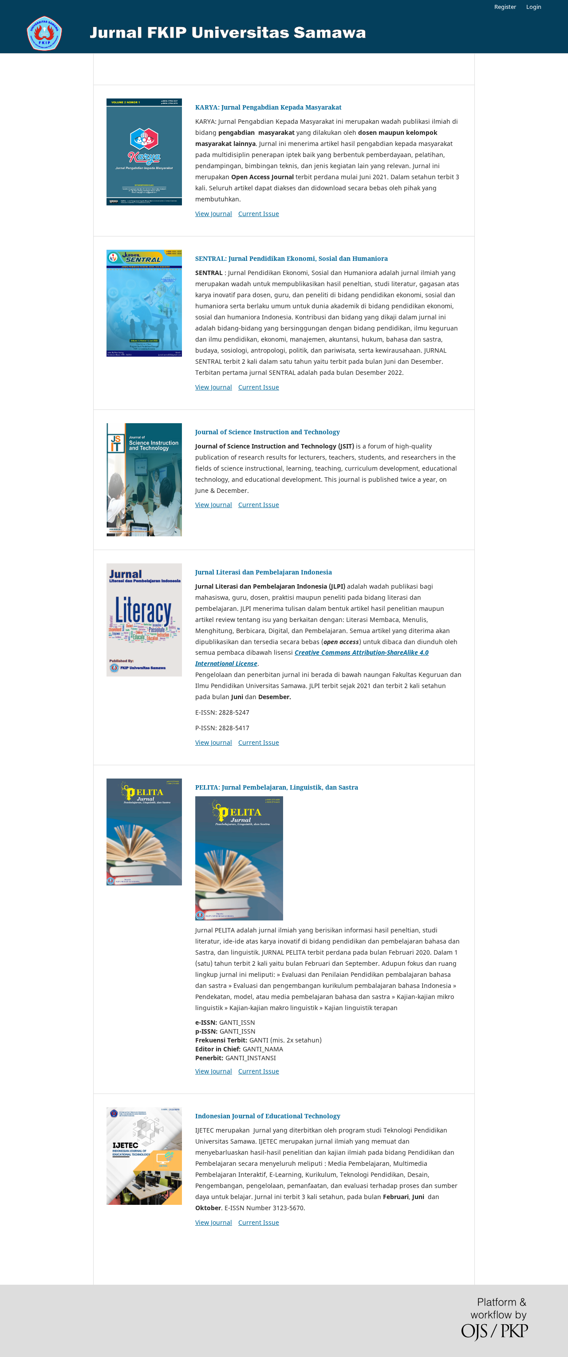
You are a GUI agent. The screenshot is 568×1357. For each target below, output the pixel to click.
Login (533, 7)
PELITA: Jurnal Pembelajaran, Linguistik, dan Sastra (276, 787)
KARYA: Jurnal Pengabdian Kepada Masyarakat (268, 107)
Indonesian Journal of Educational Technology (267, 1116)
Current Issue (258, 213)
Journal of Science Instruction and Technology (267, 432)
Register (505, 7)
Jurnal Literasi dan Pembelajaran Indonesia (263, 572)
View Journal (213, 213)
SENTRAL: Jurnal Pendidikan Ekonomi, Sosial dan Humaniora (291, 258)
